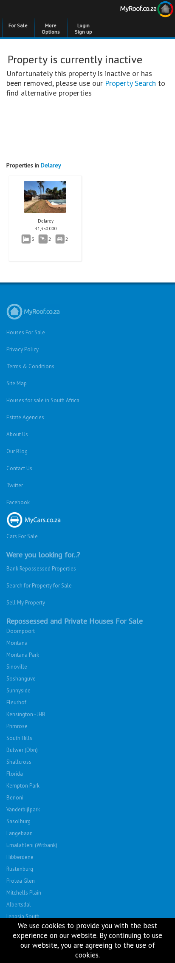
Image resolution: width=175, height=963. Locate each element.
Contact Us (19, 468)
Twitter (14, 485)
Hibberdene (20, 857)
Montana (17, 643)
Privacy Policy (22, 349)
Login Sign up (83, 28)
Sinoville (16, 666)
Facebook (18, 502)
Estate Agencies (25, 417)
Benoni (14, 797)
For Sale (18, 25)
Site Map (16, 383)
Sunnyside (18, 690)
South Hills (19, 738)
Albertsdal (18, 904)
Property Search (130, 83)
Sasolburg (18, 821)
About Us (17, 434)
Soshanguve (21, 678)
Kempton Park (23, 785)
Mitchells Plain (23, 892)
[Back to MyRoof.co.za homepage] (131, 10)
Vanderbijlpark (23, 809)
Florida (14, 773)
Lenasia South (23, 916)
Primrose (17, 726)
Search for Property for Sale (39, 585)
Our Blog (17, 451)
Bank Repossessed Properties (41, 568)
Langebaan (19, 833)
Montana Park (22, 654)
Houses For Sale (25, 332)
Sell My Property (25, 602)
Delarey (51, 165)
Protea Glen (20, 880)
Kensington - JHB (25, 714)
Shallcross (18, 761)
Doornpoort (20, 631)
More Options (51, 28)
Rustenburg (19, 869)
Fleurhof (16, 702)
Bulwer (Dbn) (22, 750)
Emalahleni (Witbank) (31, 845)
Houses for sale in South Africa (42, 400)
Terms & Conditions (30, 366)
